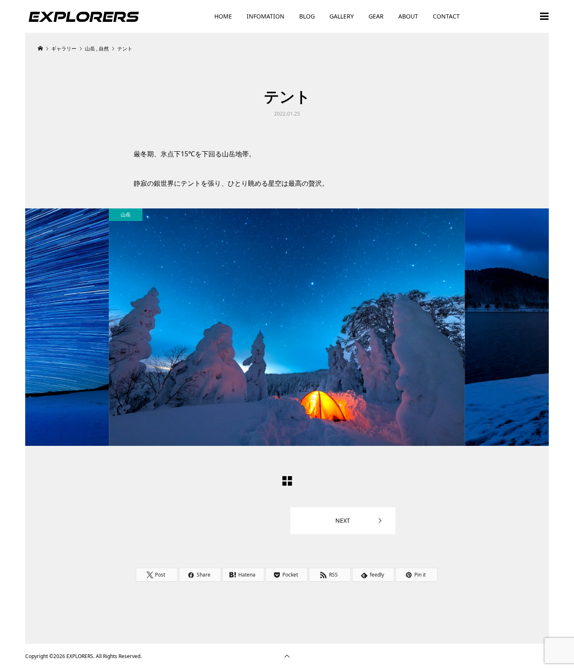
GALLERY (341, 16)
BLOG (307, 16)
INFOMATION (265, 16)
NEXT (342, 520)
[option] (287, 327)
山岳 (126, 214)
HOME (223, 16)
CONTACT (446, 16)
